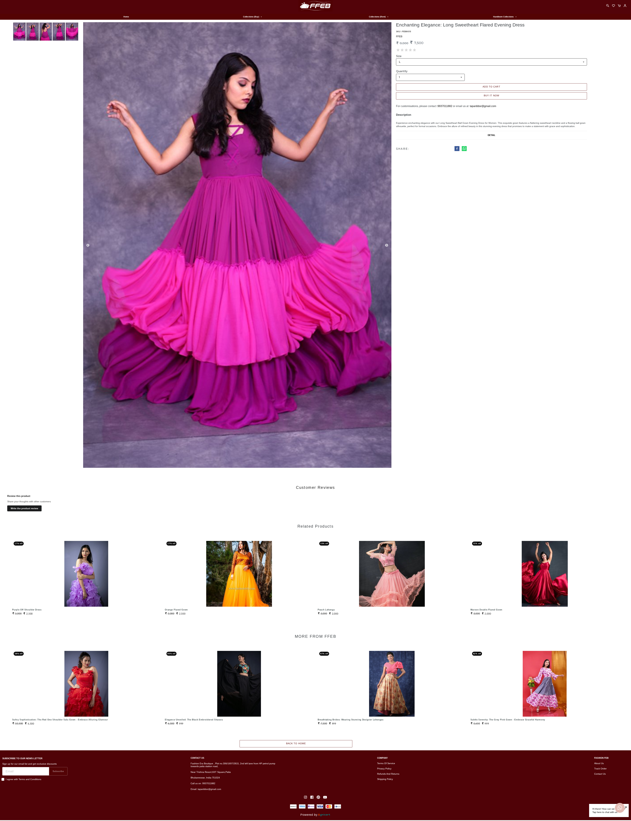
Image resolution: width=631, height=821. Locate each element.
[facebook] (457, 149)
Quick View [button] (86, 569)
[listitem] (306, 797)
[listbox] (252, 17)
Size (398, 56)
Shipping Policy (385, 779)
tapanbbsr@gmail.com (483, 106)
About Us (599, 763)
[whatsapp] (464, 149)
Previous (88, 245)
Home (126, 17)
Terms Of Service (386, 763)
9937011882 (445, 106)
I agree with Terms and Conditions (23, 779)
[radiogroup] (406, 50)
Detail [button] (491, 135)
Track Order (600, 768)
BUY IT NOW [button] (491, 95)
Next (386, 245)
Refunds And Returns (388, 774)
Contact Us (600, 774)
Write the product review (24, 508)
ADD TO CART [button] (491, 86)
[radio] (398, 50)
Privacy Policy (384, 768)
